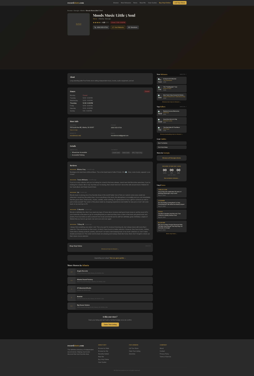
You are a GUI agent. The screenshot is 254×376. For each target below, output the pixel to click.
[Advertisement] (127, 54)
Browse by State (103, 348)
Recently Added (103, 354)
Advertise (132, 354)
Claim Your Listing (134, 351)
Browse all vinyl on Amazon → (110, 249)
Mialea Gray (81, 169)
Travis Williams (82, 180)
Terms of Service (165, 356)
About (162, 348)
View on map (73, 130)
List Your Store (180, 3)
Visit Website (119, 27)
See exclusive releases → (171, 178)
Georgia (76, 10)
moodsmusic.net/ (75, 135)
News (135, 3)
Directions (134, 27)
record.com (75, 2)
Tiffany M (80, 224)
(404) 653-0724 (102, 27)
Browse (116, 3)
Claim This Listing (110, 324)
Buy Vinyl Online (165, 3)
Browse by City (103, 351)
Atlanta (82, 10)
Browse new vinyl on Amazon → (171, 102)
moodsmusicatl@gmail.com (119, 135)
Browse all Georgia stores (172, 158)
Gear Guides (152, 3)
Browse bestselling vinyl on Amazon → (171, 134)
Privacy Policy (164, 354)
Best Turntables (162, 143)
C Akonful (80, 209)
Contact (162, 351)
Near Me (143, 3)
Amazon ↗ (183, 74)
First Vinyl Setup (163, 147)
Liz (78, 192)
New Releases (126, 3)
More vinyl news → (171, 233)
